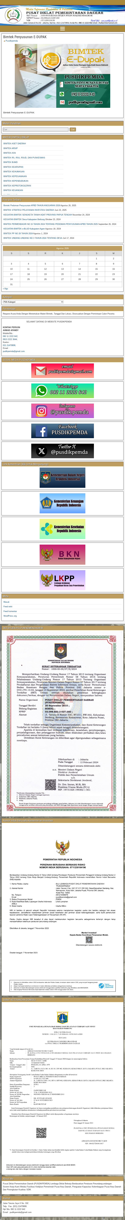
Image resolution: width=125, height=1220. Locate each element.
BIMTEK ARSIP (11, 148)
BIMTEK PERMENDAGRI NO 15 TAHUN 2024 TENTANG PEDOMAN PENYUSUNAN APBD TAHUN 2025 (51, 224)
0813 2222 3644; (10, 339)
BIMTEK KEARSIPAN (13, 167)
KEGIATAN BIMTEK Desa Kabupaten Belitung (24, 219)
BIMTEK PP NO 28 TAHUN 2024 (18, 233)
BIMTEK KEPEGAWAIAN (15, 176)
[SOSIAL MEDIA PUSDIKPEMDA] (62, 370)
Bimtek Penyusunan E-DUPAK (24, 37)
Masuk (6, 602)
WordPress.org (10, 616)
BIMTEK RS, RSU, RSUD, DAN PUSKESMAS (24, 158)
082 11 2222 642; (10, 336)
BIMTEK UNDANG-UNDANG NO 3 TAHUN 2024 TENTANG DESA (33, 238)
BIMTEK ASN (10, 153)
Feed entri (8, 606)
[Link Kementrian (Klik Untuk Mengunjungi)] (62, 478)
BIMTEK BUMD (11, 162)
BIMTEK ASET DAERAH (15, 143)
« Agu (5, 288)
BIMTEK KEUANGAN (13, 190)
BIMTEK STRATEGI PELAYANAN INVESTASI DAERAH (29, 210)
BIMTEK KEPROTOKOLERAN (17, 186)
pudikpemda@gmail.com (14, 351)
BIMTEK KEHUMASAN (14, 171)
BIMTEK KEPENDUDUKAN (16, 181)
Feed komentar (10, 611)
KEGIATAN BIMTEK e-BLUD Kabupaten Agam (24, 229)
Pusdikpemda (12, 41)
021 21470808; (9, 345)
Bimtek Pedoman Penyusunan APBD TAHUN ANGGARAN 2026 (32, 205)
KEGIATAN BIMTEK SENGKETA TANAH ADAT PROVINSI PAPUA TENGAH (38, 215)
